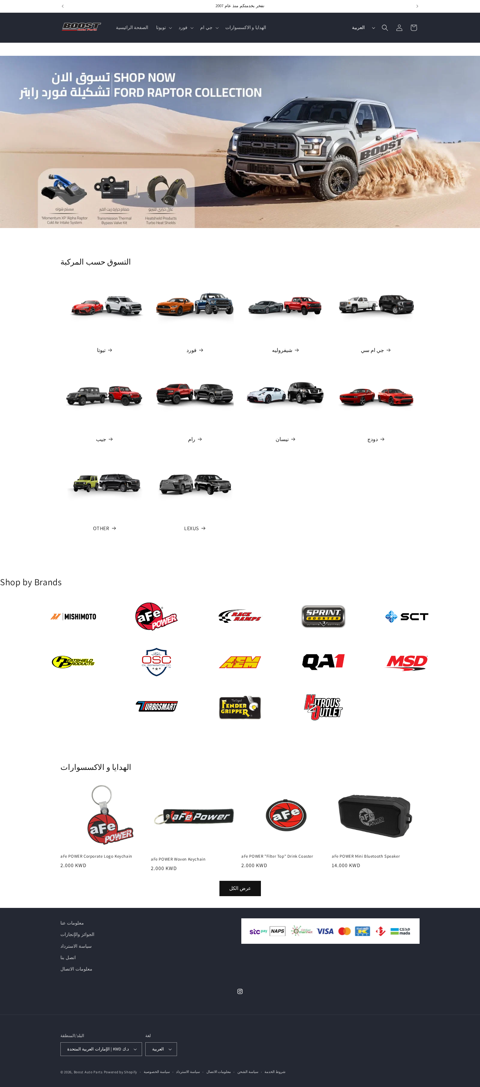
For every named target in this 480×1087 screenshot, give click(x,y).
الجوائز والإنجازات (77, 934)
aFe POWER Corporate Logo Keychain (96, 856)
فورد (191, 350)
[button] (163, 27)
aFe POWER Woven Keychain (178, 859)
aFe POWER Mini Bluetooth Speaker (366, 856)
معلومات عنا (72, 923)
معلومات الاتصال (76, 969)
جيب (101, 439)
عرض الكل (240, 888)
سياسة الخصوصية (157, 1071)
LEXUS (191, 528)
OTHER (101, 528)
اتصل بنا (68, 957)
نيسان (282, 439)
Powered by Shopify (120, 1072)
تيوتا (101, 350)
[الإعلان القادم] (417, 6)
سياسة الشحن (247, 1071)
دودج (372, 439)
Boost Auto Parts (88, 1072)
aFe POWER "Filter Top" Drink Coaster (277, 856)
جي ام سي (372, 350)
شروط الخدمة (274, 1071)
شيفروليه (282, 350)
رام (191, 439)
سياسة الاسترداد (76, 946)
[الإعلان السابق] (63, 6)
